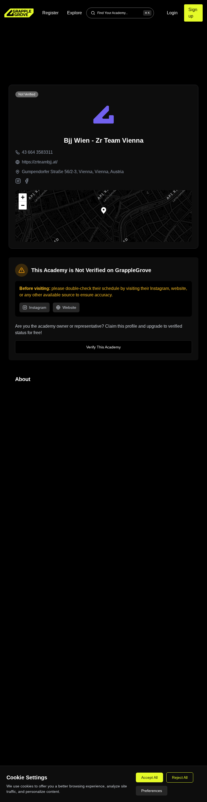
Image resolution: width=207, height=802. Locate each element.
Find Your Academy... (123, 13)
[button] (103, 210)
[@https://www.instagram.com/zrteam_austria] (18, 181)
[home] (19, 13)
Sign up (192, 12)
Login (172, 13)
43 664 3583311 (37, 152)
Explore (74, 13)
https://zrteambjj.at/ (39, 162)
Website (69, 307)
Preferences (151, 791)
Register (50, 13)
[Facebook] (26, 181)
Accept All (149, 777)
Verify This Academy (103, 347)
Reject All (180, 777)
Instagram (37, 307)
